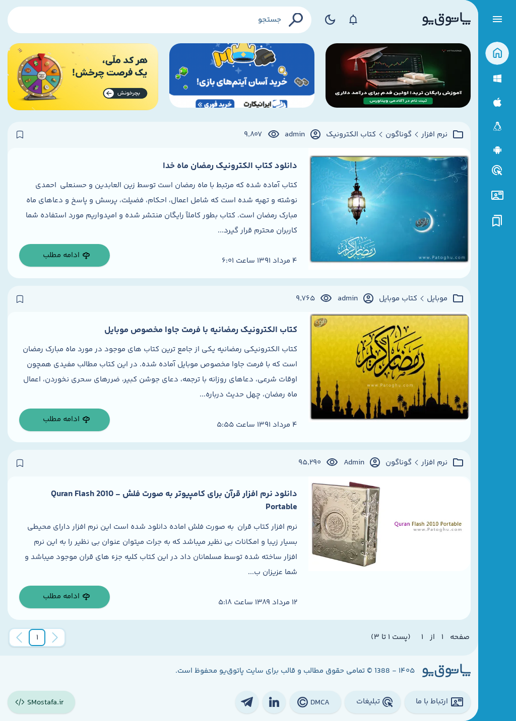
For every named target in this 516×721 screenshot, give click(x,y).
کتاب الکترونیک (351, 134)
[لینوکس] (497, 126)
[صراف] (83, 76)
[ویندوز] (497, 79)
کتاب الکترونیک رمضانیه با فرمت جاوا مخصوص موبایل (200, 330)
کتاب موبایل (398, 298)
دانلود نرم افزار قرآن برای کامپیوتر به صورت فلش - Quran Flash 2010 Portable (174, 501)
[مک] (497, 102)
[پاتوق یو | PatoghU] (446, 20)
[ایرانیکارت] (241, 76)
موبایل (437, 298)
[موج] (398, 76)
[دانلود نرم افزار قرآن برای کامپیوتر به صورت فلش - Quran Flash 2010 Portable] (389, 548)
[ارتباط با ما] (497, 195)
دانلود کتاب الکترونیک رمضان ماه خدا (230, 166)
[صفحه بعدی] (19, 637)
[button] (37, 637)
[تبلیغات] (497, 170)
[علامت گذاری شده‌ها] (497, 221)
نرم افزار (434, 134)
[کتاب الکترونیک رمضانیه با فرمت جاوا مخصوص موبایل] (389, 377)
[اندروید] (497, 150)
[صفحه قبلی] (54, 637)
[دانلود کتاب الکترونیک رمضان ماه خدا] (389, 213)
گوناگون (398, 134)
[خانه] (497, 53)
